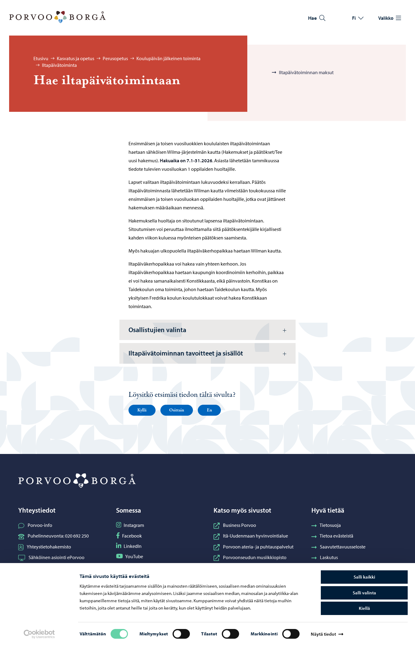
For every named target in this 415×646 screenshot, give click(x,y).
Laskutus (329, 557)
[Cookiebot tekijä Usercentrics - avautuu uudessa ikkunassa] (39, 634)
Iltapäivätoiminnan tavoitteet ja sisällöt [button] (186, 353)
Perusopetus (115, 58)
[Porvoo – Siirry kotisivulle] (57, 17)
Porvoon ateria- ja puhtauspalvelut (258, 547)
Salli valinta (364, 593)
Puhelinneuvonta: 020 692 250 (58, 536)
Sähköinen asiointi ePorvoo (56, 557)
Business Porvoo (239, 525)
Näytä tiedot (323, 634)
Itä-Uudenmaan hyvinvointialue (255, 536)
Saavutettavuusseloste (342, 547)
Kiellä (364, 608)
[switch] (181, 634)
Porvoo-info (40, 525)
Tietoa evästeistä (336, 536)
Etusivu (40, 58)
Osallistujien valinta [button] (157, 329)
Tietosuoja (330, 525)
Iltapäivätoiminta (59, 65)
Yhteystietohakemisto (49, 547)
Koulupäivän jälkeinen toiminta (168, 58)
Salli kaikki (364, 577)
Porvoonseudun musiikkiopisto (254, 557)
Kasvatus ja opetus (75, 58)
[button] (142, 410)
